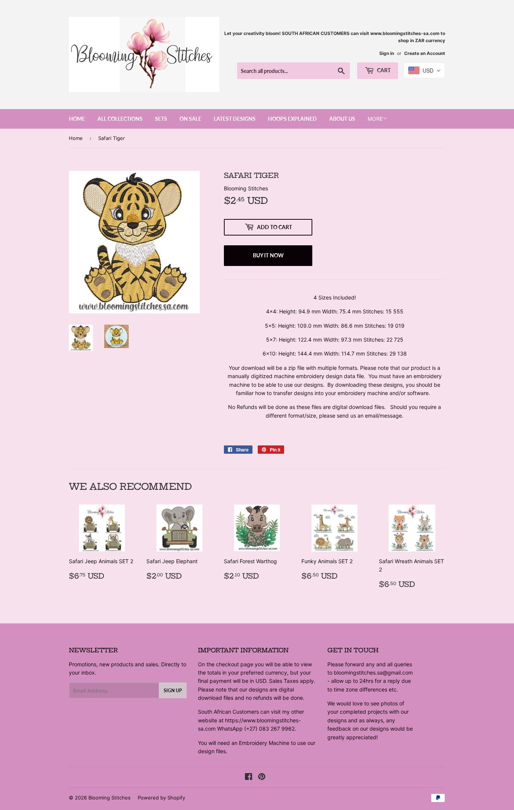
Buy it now (268, 255)
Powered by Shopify (161, 798)
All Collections (120, 118)
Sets (161, 118)
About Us (342, 118)
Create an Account (424, 53)
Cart (383, 70)
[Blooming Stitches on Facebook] (248, 777)
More (375, 118)
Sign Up (173, 690)
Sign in (386, 53)
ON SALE (190, 118)
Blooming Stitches (109, 798)
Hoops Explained (292, 118)
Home (77, 118)
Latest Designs (234, 118)
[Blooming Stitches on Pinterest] (262, 777)
